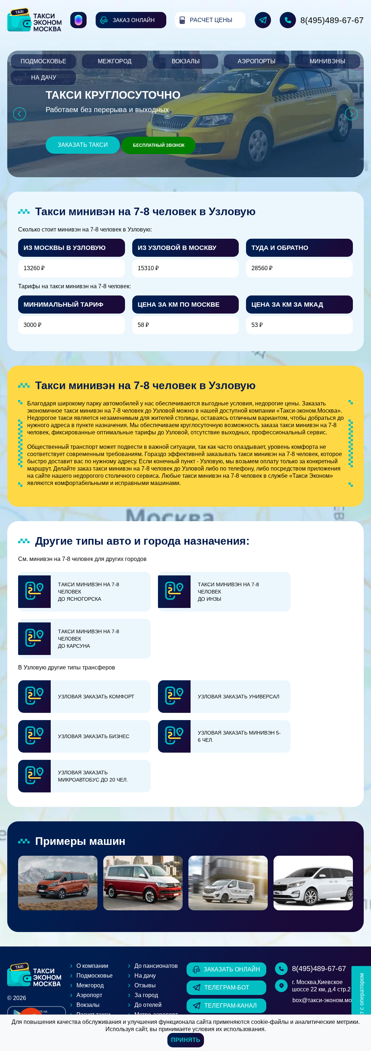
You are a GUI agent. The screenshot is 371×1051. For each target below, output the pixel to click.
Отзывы (145, 985)
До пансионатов (156, 966)
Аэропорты (256, 61)
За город (146, 995)
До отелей (148, 1005)
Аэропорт (89, 995)
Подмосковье (43, 61)
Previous (19, 113)
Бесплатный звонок (158, 145)
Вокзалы (186, 61)
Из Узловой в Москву (177, 247)
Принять (185, 1040)
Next (351, 113)
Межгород (115, 61)
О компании (92, 966)
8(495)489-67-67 (332, 20)
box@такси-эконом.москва (328, 1000)
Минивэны (327, 61)
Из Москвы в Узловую (65, 247)
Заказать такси (83, 145)
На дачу (43, 78)
